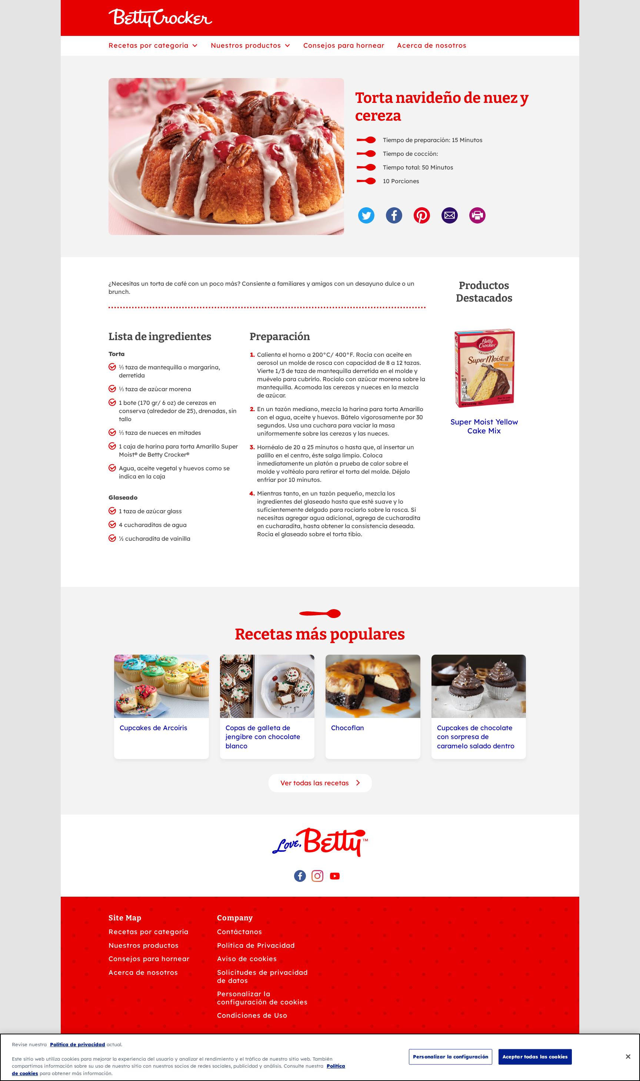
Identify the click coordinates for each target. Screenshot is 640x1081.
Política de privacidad (77, 1044)
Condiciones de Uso (252, 1015)
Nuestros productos (144, 945)
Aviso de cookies (247, 958)
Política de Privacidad (256, 945)
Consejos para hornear (149, 958)
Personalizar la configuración (450, 1057)
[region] (320, 1057)
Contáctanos (239, 931)
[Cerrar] (628, 1056)
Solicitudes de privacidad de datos (262, 976)
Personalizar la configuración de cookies (262, 998)
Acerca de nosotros (143, 972)
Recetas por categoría (149, 931)
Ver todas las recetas (315, 783)
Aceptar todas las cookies (535, 1057)
